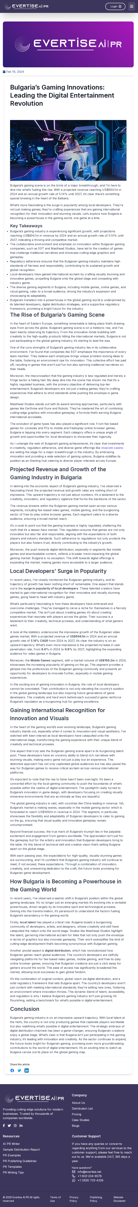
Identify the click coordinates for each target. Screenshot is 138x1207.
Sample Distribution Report (21, 1149)
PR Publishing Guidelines (19, 1161)
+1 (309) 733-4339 (90, 1180)
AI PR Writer (11, 1144)
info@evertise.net (89, 1172)
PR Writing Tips (13, 1172)
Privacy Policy (74, 1199)
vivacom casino (112, 448)
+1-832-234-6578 (90, 1176)
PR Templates (12, 1166)
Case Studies (80, 1120)
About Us (78, 1103)
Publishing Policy (96, 1199)
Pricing (76, 1114)
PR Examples (12, 1155)
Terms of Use (55, 1199)
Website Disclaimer (120, 1199)
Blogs (75, 1125)
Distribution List (82, 1108)
